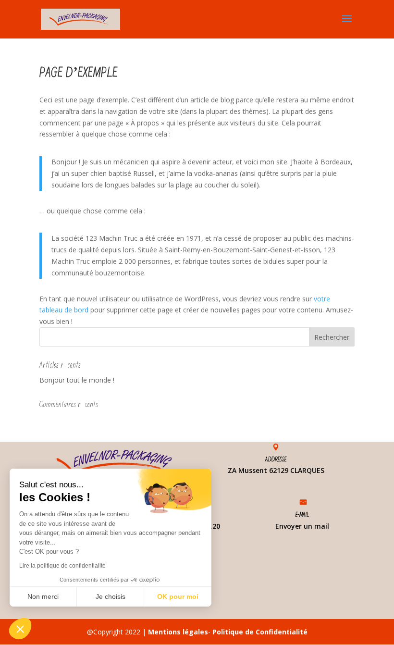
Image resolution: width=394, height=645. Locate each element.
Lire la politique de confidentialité (62, 565)
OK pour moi (177, 596)
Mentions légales (178, 631)
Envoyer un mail (302, 526)
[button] (20, 628)
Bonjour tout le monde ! (76, 380)
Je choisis (110, 596)
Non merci (43, 596)
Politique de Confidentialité (260, 631)
